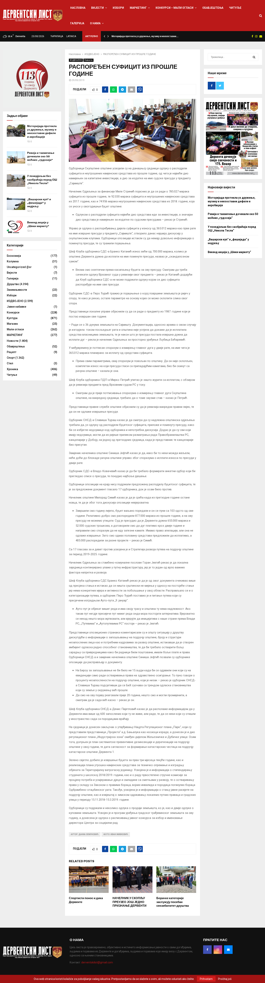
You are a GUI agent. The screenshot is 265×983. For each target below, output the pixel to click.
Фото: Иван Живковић (115, 834)
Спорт (11, 357)
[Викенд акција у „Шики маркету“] (16, 227)
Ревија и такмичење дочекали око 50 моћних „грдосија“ (40, 156)
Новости (88, 60)
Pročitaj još (224, 979)
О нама (95, 23)
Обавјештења (212, 7)
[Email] (228, 949)
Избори (118, 7)
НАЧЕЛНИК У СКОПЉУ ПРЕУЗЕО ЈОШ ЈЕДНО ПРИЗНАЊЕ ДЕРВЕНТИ (129, 901)
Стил (10, 363)
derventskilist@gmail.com (97, 962)
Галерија (77, 23)
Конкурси (13, 312)
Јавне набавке (16, 306)
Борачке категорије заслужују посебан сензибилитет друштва (172, 901)
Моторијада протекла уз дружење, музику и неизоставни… (145, 36)
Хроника (12, 369)
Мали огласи (15, 329)
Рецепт (11, 352)
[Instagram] (218, 949)
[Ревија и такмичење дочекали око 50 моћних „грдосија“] (16, 157)
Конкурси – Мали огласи (174, 7)
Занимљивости (17, 289)
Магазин (12, 323)
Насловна (77, 7)
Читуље (235, 7)
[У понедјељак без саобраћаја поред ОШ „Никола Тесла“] (16, 180)
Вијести (97, 7)
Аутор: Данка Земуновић (85, 834)
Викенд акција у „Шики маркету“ (38, 224)
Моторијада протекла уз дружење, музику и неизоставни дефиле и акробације (42, 131)
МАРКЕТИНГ (138, 7)
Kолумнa (13, 261)
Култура (12, 318)
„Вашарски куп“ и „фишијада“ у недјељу (39, 203)
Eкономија (14, 255)
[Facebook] (207, 949)
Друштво (13, 284)
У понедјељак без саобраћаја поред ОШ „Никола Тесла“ (42, 179)
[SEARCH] (254, 57)
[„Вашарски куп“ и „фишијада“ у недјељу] (16, 204)
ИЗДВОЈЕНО (76, 60)
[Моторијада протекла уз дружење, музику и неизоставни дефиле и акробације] (16, 130)
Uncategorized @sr (19, 267)
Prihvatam (206, 978)
